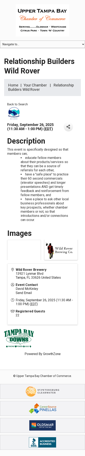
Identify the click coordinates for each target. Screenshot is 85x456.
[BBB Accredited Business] (42, 442)
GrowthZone (52, 354)
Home (13, 85)
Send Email (24, 293)
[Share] (68, 126)
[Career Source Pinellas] (42, 408)
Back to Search (17, 104)
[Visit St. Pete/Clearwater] (42, 391)
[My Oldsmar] (42, 425)
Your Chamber (35, 85)
